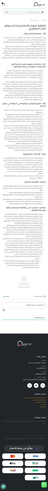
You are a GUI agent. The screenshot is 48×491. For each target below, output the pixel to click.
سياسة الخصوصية (41, 402)
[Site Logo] (39, 4)
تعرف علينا (43, 407)
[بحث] (6, 12)
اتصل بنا (44, 404)
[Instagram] (29, 385)
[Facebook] (42, 385)
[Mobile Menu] (44, 12)
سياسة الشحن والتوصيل (39, 400)
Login (5, 296)
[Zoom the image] (24, 341)
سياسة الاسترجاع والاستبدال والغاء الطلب (35, 398)
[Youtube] (36, 385)
